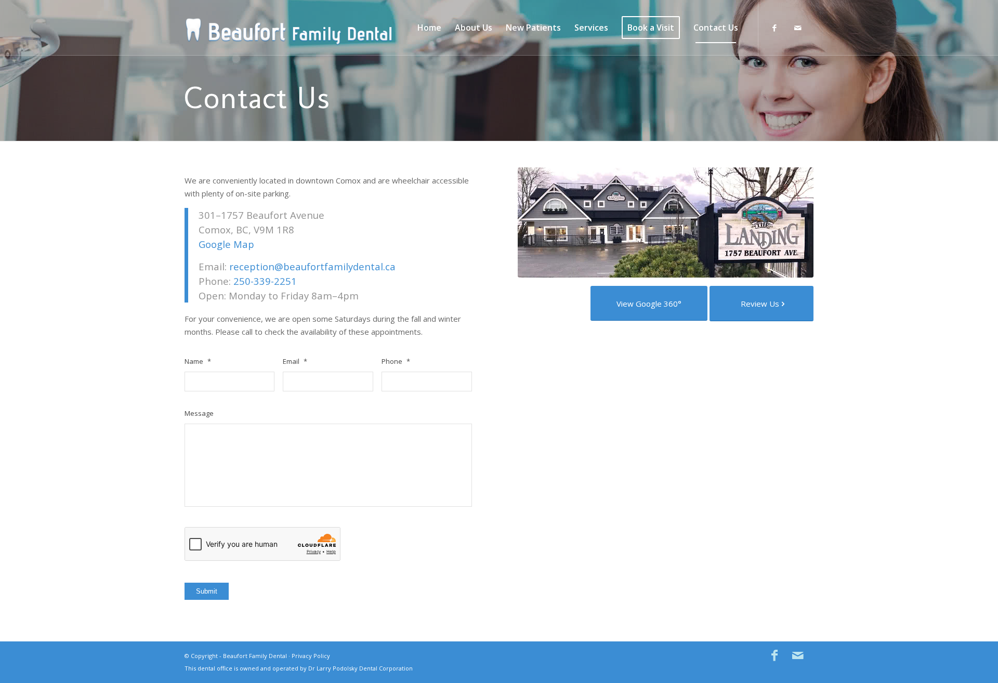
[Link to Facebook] (774, 27)
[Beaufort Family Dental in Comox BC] (288, 28)
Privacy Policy (311, 656)
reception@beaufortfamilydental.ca (312, 266)
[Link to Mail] (798, 27)
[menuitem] (429, 28)
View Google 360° (648, 303)
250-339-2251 (265, 280)
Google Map (226, 244)
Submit (206, 591)
